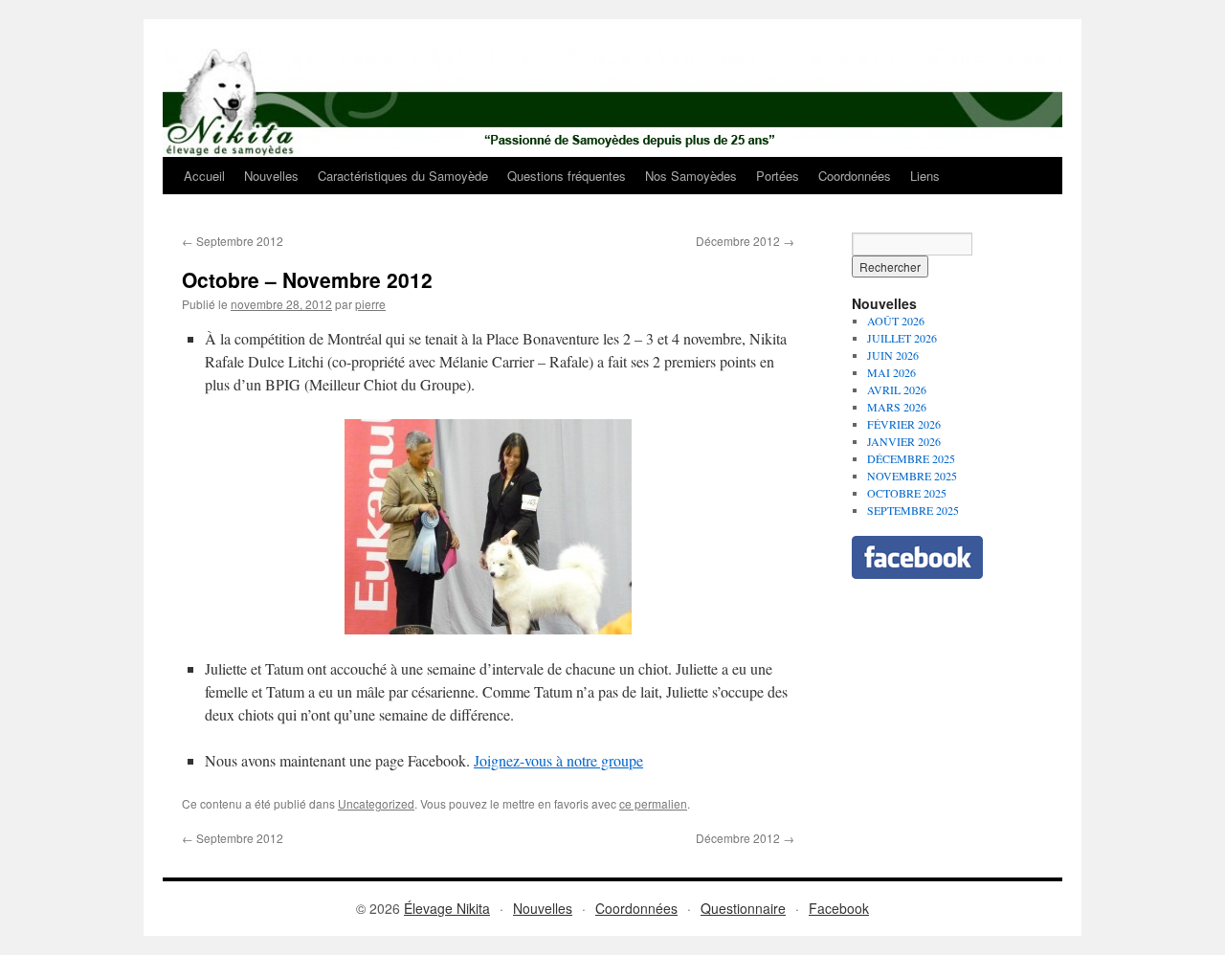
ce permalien (653, 803)
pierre (370, 304)
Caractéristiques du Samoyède (403, 176)
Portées (777, 176)
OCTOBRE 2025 (907, 492)
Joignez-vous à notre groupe (558, 760)
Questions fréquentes (566, 176)
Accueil (204, 176)
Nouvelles (271, 176)
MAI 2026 (891, 372)
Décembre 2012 (745, 241)
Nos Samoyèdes (691, 176)
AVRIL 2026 (896, 389)
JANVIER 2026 (904, 441)
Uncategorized (376, 803)
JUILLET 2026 (902, 337)
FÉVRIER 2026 (904, 424)
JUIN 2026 (893, 355)
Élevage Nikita (447, 908)
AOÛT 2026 (895, 320)
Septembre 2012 (232, 241)
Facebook (839, 908)
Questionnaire (743, 908)
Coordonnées (854, 176)
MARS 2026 (896, 406)
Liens (925, 176)
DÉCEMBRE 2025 (911, 458)
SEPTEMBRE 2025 (913, 510)
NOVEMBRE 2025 (912, 475)
